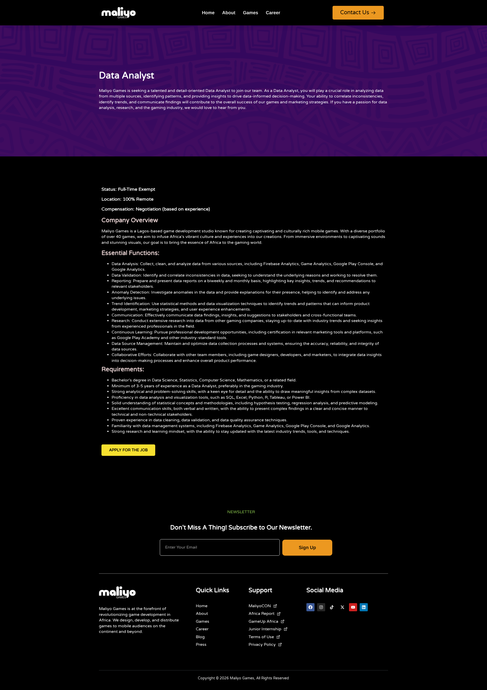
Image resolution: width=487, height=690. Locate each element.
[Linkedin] (364, 607)
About (228, 12)
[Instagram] (321, 607)
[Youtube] (353, 607)
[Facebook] (310, 607)
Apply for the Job (128, 450)
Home (208, 12)
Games (250, 12)
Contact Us (354, 12)
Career (273, 12)
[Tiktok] (332, 607)
